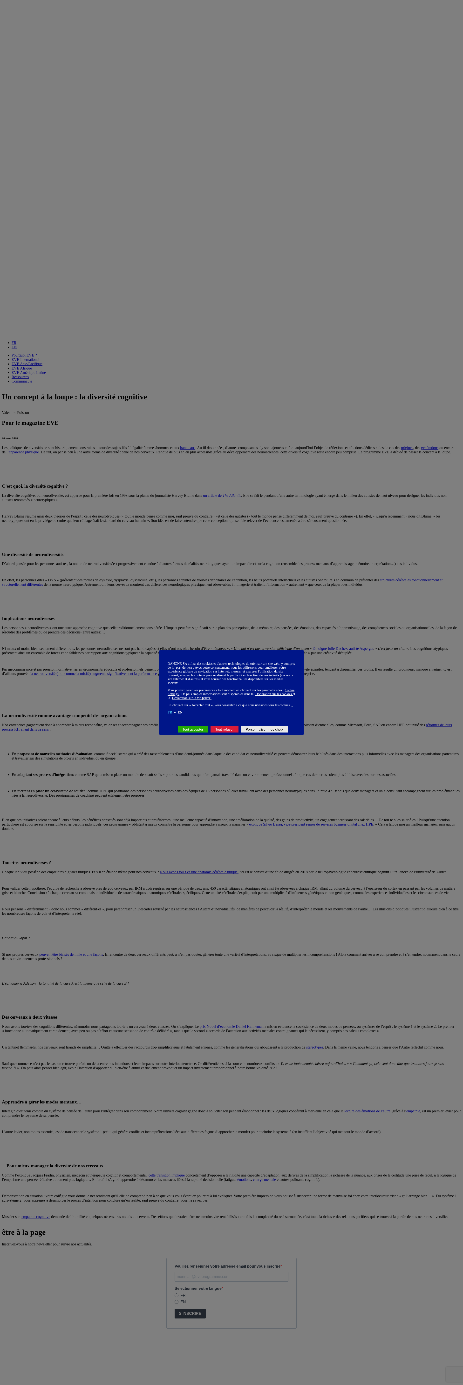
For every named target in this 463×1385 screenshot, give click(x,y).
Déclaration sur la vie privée (191, 698)
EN (180, 712)
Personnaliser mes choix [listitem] (264, 729)
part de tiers (184, 667)
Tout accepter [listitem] (193, 729)
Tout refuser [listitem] (224, 729)
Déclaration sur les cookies (274, 694)
